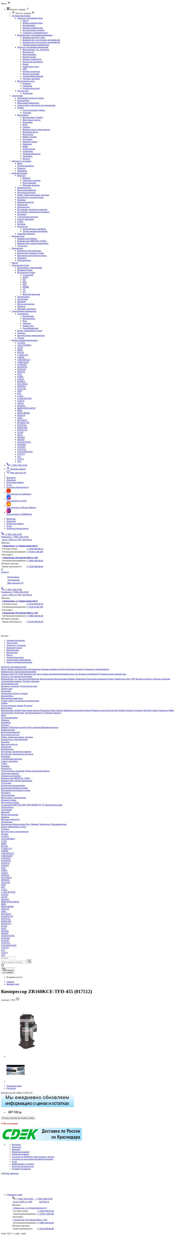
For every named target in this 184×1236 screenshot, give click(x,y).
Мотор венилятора (25, 304)
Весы (25, 125)
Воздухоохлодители (26, 192)
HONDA (21, 381)
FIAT (19, 374)
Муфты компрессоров (33, 23)
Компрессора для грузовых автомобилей (41, 40)
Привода (21, 168)
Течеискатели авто (31, 88)
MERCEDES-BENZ (26, 408)
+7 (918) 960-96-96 (34, 566)
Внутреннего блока (26, 272)
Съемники (27, 86)
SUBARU (21, 444)
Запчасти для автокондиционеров (32, 47)
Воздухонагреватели (26, 190)
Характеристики (14, 1086)
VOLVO (21, 454)
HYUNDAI (22, 384)
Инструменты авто (26, 81)
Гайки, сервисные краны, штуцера (33, 195)
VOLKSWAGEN (25, 452)
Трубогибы (28, 151)
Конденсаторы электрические (31, 335)
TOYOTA (21, 449)
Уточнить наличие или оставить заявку (18, 1118)
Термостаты (28, 326)
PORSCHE (22, 427)
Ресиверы (21, 214)
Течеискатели (29, 149)
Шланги (26, 158)
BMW (20, 350)
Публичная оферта (15, 523)
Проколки (27, 144)
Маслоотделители (25, 202)
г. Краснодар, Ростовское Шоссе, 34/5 (20, 557)
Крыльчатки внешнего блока (30, 253)
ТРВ (25, 69)
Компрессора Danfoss (27, 238)
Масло (26, 20)
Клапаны (21, 200)
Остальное (27, 139)
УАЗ (19, 461)
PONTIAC (22, 425)
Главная (10, 982)
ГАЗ (19, 456)
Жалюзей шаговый (31, 294)
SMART (21, 439)
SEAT (19, 435)
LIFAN (20, 403)
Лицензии (11, 521)
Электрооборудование (33, 76)
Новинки (16, 1149)
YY (24, 292)
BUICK (20, 352)
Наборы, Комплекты (32, 59)
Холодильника (24, 260)
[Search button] (29, 961)
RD (24, 280)
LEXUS (20, 401)
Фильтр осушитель (31, 71)
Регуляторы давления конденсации (33, 212)
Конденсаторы (29, 54)
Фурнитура (22, 226)
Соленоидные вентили (27, 217)
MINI (19, 410)
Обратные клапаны (31, 180)
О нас (9, 526)
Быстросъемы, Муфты (33, 117)
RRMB (26, 287)
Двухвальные (23, 297)
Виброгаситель (24, 188)
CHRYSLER (23, 362)
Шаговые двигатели (26, 309)
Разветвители (23, 207)
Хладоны (27, 112)
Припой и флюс (30, 142)
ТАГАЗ (20, 459)
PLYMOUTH (23, 423)
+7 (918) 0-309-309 (34, 552)
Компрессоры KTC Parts (34, 37)
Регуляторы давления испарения (32, 209)
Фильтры (21, 224)
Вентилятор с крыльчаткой (29, 267)
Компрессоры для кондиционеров (32, 243)
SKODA (21, 437)
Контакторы (28, 316)
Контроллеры (29, 318)
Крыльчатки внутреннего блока (31, 255)
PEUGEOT (22, 420)
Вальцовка (27, 122)
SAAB (20, 432)
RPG (25, 282)
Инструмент (23, 115)
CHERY (21, 357)
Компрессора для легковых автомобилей (41, 42)
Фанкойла (21, 258)
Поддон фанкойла (25, 166)
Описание (11, 1088)
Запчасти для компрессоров (30, 18)
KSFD (25, 277)
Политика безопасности (17, 528)
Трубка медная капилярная (35, 231)
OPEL (20, 418)
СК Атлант (22, 246)
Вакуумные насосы (31, 120)
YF (24, 289)
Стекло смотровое (25, 219)
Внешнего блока (24, 270)
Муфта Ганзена (30, 137)
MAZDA (21, 406)
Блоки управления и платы (29, 330)
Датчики (21, 333)
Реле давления (29, 183)
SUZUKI (21, 447)
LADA (20, 396)
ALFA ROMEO (24, 345)
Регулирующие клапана (33, 30)
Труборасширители (31, 154)
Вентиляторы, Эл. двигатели (36, 49)
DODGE (21, 372)
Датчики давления (31, 79)
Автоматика (22, 313)
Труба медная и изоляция (34, 229)
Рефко (25, 146)
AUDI (20, 347)
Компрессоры (12, 984)
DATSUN (21, 369)
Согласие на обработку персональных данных (33, 1157)
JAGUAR (21, 389)
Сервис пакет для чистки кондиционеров (36, 105)
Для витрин (22, 299)
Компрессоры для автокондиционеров (34, 35)
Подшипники (29, 25)
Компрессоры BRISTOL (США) (31, 241)
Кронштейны (23, 100)
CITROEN (22, 364)
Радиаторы (28, 93)
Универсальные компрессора (36, 45)
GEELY (20, 379)
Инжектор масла (30, 132)
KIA (19, 393)
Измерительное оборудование (36, 129)
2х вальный (28, 275)
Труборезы (27, 156)
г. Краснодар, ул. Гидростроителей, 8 (20, 546)
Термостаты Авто (31, 66)
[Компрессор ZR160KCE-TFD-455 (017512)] (26, 1056)
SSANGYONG (24, 442)
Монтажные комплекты (28, 103)
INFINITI (21, 386)
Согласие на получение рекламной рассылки (32, 1159)
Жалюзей (21, 301)
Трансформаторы (30, 328)
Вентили (21, 175)
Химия (20, 108)
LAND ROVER (24, 398)
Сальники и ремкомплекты (35, 32)
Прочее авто (23, 91)
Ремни (26, 64)
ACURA (21, 343)
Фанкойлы (22, 171)
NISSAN (21, 415)
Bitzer (19, 163)
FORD (20, 376)
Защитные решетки (26, 234)
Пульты (20, 338)
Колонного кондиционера (29, 251)
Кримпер (27, 83)
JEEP (19, 391)
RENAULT (22, 430)
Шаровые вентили (31, 185)
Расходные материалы (33, 62)
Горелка (26, 127)
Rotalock (26, 178)
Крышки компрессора (33, 28)
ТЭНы (20, 221)
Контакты (10, 519)
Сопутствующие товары (34, 110)
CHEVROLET (23, 360)
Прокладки (22, 204)
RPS (25, 284)
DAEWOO (22, 367)
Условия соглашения (21, 1169)
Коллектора (28, 134)
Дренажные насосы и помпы (30, 98)
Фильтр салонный (31, 74)
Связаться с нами (14, 1194)
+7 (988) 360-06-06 (34, 560)
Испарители (28, 52)
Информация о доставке (23, 1164)
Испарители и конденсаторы (30, 197)
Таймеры (27, 323)
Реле (25, 321)
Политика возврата (20, 1152)
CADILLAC (22, 355)
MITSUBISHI (23, 413)
